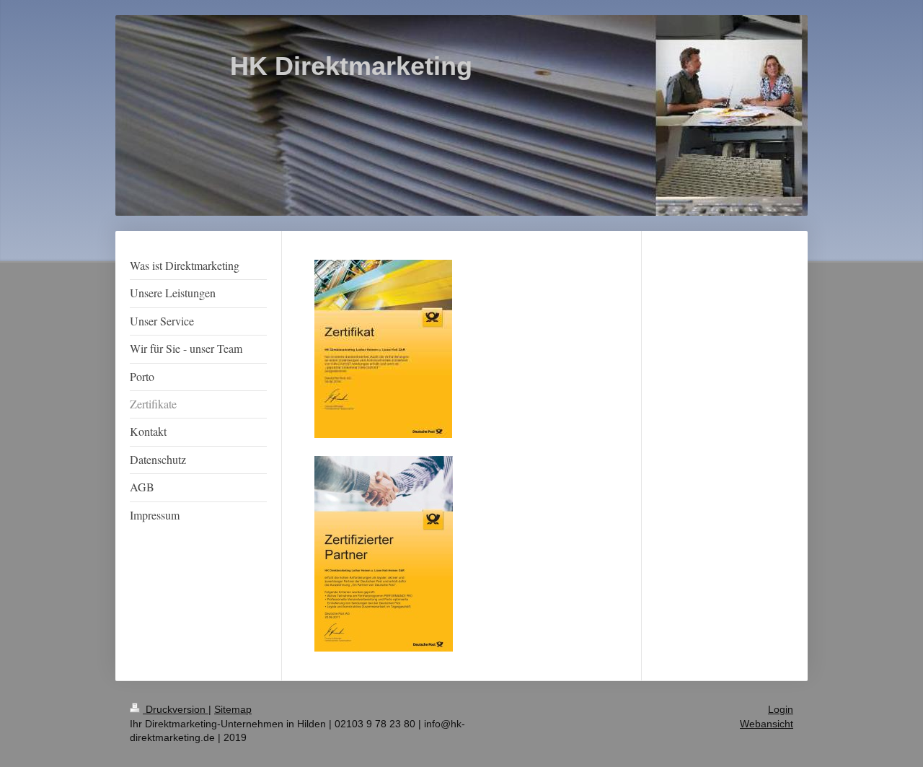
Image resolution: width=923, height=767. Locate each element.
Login (780, 709)
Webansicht (766, 723)
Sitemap (233, 709)
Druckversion (175, 709)
